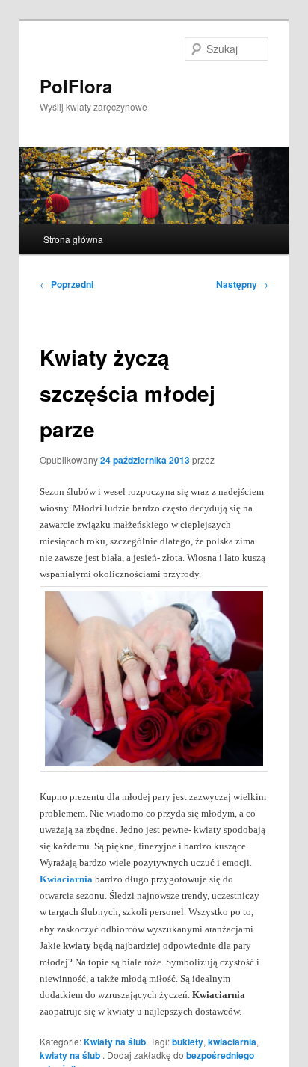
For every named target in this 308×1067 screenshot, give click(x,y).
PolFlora (76, 86)
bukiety (187, 1041)
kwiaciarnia (232, 1041)
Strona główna (73, 239)
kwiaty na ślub (70, 1055)
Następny (242, 284)
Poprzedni (66, 284)
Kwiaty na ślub (115, 1041)
